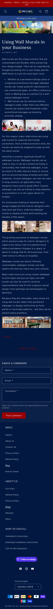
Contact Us (10, 447)
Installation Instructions (16, 536)
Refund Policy (12, 459)
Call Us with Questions (16, 548)
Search (8, 435)
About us (9, 441)
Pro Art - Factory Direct (22, 606)
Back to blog (28, 348)
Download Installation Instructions (21, 542)
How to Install (11, 471)
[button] (5, 11)
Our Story (10, 488)
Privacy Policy (12, 453)
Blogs (8, 507)
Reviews (9, 513)
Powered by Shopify (40, 606)
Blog (7, 465)
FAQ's (8, 519)
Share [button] (8, 336)
